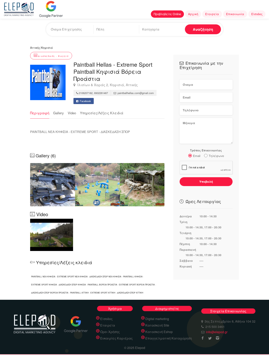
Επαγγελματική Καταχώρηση (168, 338)
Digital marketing (157, 319)
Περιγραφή (39, 112)
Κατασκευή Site (157, 325)
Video (72, 112)
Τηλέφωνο (216, 156)
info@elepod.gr (216, 332)
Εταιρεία (212, 14)
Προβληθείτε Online (167, 14)
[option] (97, 184)
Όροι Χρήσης (110, 332)
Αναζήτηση (203, 29)
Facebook (85, 101)
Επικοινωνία (235, 14)
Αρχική (193, 14)
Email (196, 156)
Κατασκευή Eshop (159, 332)
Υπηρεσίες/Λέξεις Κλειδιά (101, 112)
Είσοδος (257, 14)
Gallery (58, 112)
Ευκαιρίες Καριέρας (116, 338)
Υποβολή (206, 181)
